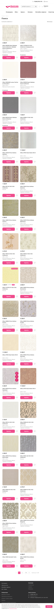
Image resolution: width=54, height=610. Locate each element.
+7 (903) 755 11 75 (38, 1)
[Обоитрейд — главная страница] (12, 6)
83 (26, 572)
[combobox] (27, 6)
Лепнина (30, 12)
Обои (16, 12)
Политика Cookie (13, 608)
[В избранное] (17, 57)
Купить (9, 57)
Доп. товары (4, 589)
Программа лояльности (7, 596)
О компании (31, 585)
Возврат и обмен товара (7, 598)
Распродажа (9, 12)
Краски (23, 12)
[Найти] (35, 6)
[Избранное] (39, 6)
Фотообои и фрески (40, 12)
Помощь (3, 600)
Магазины (30, 588)
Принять (49, 606)
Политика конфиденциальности (9, 602)
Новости (30, 586)
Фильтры (49, 21)
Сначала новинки (7, 21)
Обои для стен (5, 585)
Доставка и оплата (6, 594)
